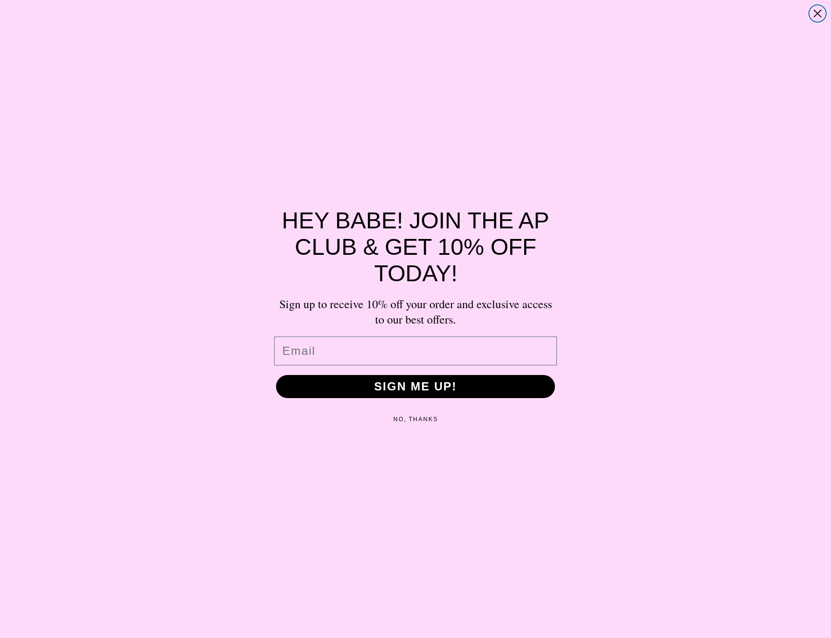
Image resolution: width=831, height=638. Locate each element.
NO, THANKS (415, 419)
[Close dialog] (817, 13)
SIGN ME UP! (415, 386)
